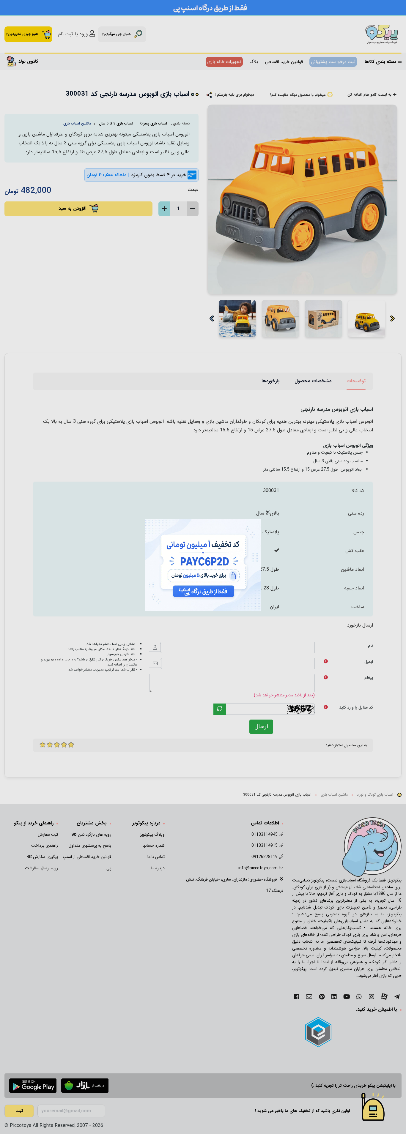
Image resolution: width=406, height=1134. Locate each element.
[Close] (267, 512)
